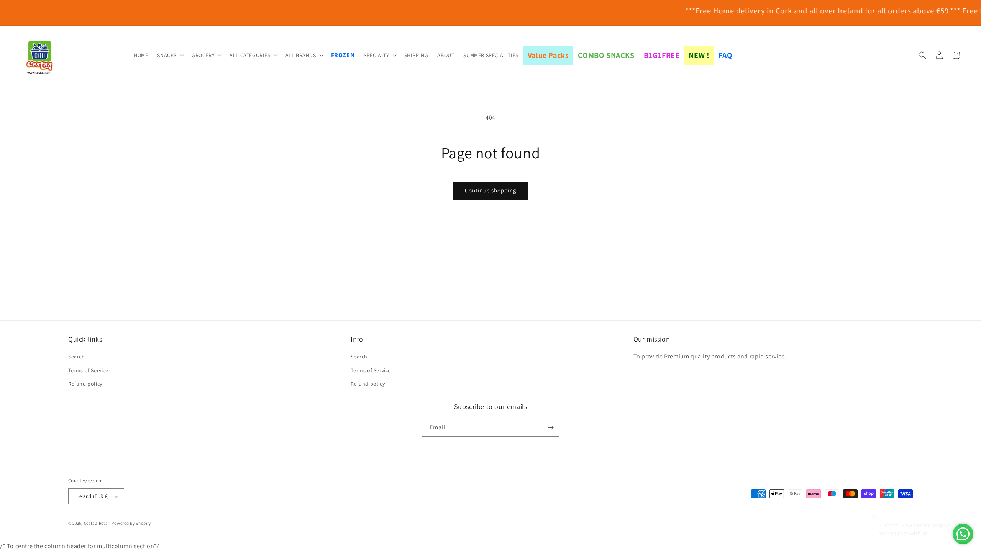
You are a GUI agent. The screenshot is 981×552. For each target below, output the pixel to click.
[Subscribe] (550, 428)
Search (76, 356)
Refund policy (85, 383)
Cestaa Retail (97, 523)
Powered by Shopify (131, 523)
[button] (170, 55)
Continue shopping (491, 190)
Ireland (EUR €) (92, 496)
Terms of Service (88, 370)
